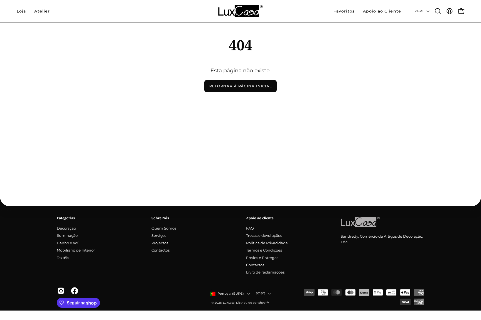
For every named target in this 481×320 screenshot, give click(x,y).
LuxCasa (229, 302)
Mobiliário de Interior (76, 250)
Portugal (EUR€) (231, 294)
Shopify (263, 302)
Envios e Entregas (262, 258)
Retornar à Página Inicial (240, 86)
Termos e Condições (264, 250)
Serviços (158, 236)
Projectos (159, 243)
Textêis (63, 258)
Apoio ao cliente (260, 218)
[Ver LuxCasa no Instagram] (60, 291)
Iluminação (67, 236)
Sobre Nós (160, 218)
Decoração (66, 228)
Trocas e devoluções (264, 236)
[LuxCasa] (240, 11)
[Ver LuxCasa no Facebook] (73, 291)
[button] (42, 11)
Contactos (160, 250)
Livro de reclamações (265, 272)
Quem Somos (163, 228)
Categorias (66, 218)
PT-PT (419, 11)
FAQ (250, 228)
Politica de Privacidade (267, 243)
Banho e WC (68, 243)
